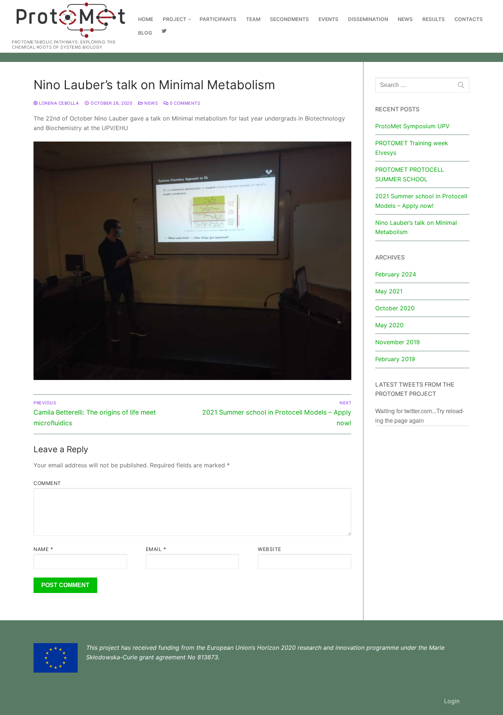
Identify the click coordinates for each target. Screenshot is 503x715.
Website (269, 549)
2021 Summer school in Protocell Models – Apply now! (421, 200)
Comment (47, 483)
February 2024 (395, 274)
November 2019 (397, 342)
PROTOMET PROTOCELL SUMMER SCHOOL (409, 174)
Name (43, 549)
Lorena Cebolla (58, 103)
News (150, 103)
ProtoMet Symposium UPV (412, 126)
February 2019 (395, 359)
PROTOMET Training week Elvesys (411, 147)
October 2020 (395, 308)
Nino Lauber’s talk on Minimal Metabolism (416, 227)
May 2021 (388, 291)
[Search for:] (422, 85)
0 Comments (184, 103)
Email (156, 549)
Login (452, 701)
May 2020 (389, 325)
